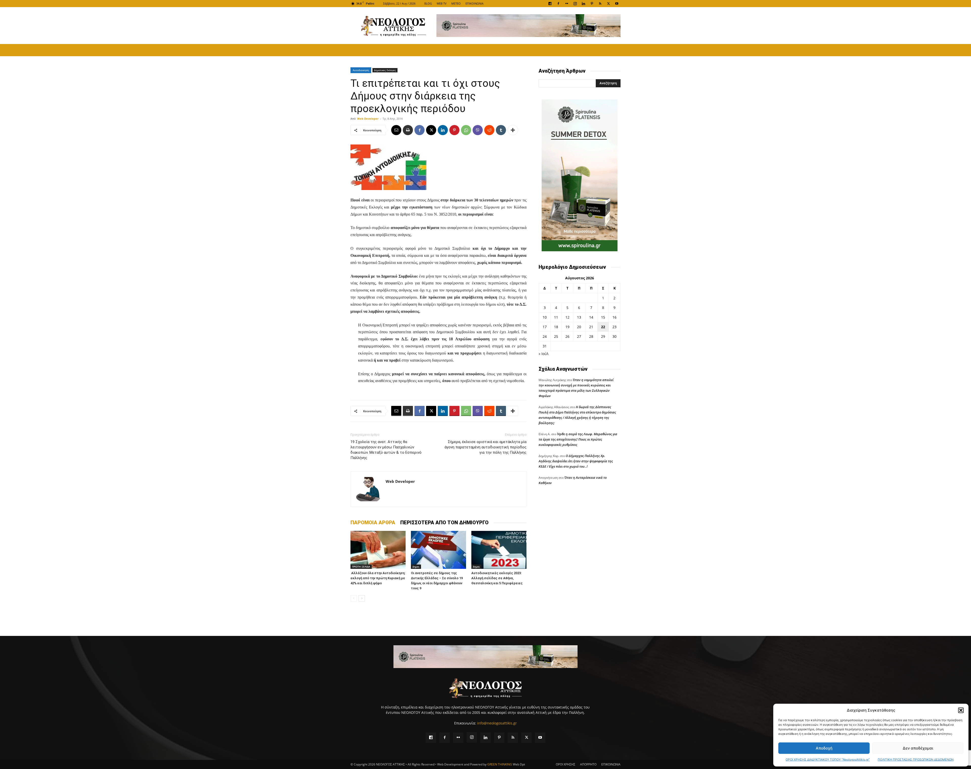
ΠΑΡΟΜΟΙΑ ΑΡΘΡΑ (372, 522)
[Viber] (478, 130)
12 (567, 317)
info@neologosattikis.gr (497, 723)
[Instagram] (575, 3)
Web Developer (368, 118)
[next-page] (362, 598)
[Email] (396, 130)
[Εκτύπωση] (408, 130)
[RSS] (600, 3)
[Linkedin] (583, 3)
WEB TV (442, 3)
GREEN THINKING (499, 764)
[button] (960, 710)
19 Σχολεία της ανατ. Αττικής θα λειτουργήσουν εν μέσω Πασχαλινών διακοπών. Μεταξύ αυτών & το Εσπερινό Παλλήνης (386, 450)
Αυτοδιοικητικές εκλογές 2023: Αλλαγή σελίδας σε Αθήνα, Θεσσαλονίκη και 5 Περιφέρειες (497, 578)
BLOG (428, 3)
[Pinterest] (591, 3)
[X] (608, 3)
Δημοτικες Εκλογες (385, 70)
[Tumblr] (501, 130)
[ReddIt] (489, 130)
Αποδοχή (824, 748)
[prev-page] (353, 598)
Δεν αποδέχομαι (918, 748)
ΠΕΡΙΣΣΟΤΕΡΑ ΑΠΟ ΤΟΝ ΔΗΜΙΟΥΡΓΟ (444, 522)
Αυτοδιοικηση (361, 70)
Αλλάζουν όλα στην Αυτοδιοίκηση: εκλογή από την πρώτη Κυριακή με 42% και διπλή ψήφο (377, 578)
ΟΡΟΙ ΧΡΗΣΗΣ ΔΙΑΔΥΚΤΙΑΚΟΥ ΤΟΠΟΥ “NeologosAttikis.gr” (828, 759)
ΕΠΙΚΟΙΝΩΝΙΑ (474, 3)
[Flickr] (566, 3)
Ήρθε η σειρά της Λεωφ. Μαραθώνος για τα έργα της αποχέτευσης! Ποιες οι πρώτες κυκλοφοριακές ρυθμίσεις (578, 439)
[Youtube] (617, 3)
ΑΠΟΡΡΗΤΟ (588, 764)
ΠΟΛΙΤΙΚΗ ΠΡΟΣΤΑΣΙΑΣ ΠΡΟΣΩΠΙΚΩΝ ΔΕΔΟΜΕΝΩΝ (916, 759)
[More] (512, 130)
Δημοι (416, 566)
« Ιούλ (543, 353)
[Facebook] (558, 3)
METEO (456, 3)
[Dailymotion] (550, 3)
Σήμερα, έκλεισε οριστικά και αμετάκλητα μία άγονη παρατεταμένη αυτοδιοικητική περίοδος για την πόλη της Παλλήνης (485, 447)
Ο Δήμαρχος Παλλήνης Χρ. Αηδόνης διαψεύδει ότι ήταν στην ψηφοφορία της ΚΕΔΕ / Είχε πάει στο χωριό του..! (576, 461)
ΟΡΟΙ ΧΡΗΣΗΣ (565, 764)
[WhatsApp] (466, 130)
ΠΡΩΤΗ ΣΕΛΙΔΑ (361, 566)
